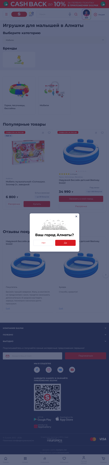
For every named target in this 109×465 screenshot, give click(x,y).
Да (65, 242)
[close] (76, 216)
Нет (44, 242)
